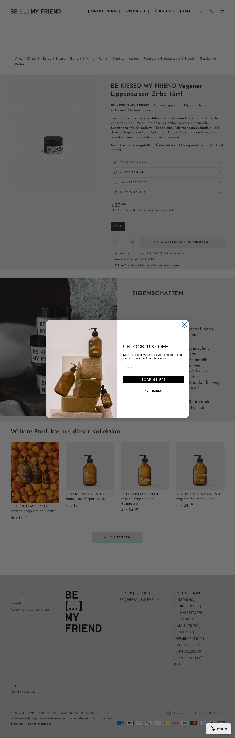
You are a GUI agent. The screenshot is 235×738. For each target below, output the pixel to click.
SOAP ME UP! (153, 379)
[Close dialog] (184, 324)
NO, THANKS (153, 390)
